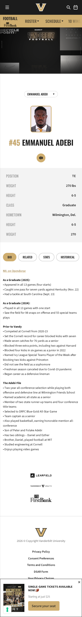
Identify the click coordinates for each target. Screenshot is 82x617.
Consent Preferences (41, 558)
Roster (31, 21)
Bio (10, 257)
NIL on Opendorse (14, 271)
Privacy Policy (41, 552)
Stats (46, 257)
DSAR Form (41, 572)
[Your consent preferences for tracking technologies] (7, 610)
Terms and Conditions (41, 565)
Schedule (53, 21)
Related (27, 257)
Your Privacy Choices (41, 578)
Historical (68, 257)
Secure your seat (46, 607)
